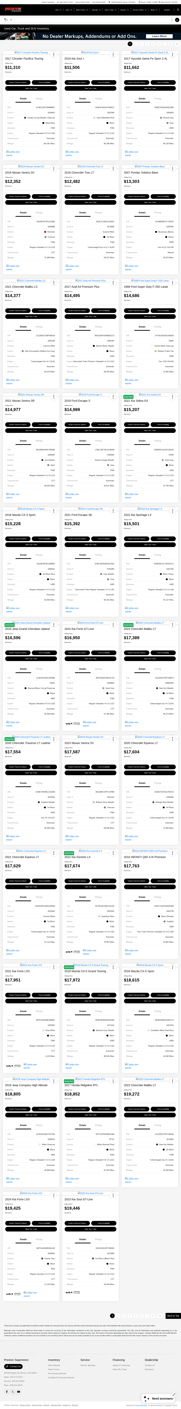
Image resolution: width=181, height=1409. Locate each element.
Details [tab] (23, 98)
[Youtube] (18, 1392)
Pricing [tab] (39, 98)
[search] (178, 10)
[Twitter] (13, 1392)
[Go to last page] (177, 44)
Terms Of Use (37, 1405)
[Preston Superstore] (17, 9)
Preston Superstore (11, 1405)
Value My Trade (120, 1369)
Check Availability (44, 82)
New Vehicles (54, 1365)
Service (85, 1359)
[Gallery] (90, 36)
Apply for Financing (121, 1365)
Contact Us (15, 1366)
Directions (149, 1369)
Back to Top (173, 1316)
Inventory (54, 1359)
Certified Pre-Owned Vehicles (61, 1377)
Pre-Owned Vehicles (57, 1373)
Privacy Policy (25, 1405)
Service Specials (87, 1365)
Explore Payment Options (18, 82)
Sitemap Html (56, 1405)
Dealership (151, 1359)
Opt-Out (75, 1405)
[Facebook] (7, 1392)
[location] (109, 2)
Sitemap (46, 1405)
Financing (119, 1359)
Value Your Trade (31, 88)
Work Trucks (53, 1369)
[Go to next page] (170, 44)
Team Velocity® (141, 1405)
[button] (53, 54)
